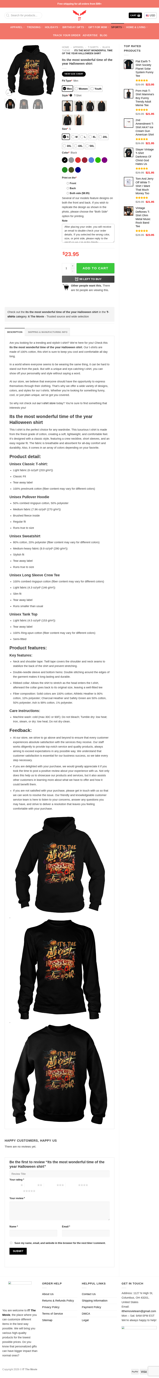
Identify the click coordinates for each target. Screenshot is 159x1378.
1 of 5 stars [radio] (14, 1185)
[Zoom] (9, 92)
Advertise (90, 35)
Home (65, 47)
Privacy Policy (50, 1307)
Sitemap (47, 1320)
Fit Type (67, 80)
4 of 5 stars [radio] (72, 1185)
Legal (85, 1320)
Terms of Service (52, 1313)
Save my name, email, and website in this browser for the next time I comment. (60, 1243)
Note (65, 220)
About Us (48, 1294)
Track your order (66, 35)
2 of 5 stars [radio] (31, 1185)
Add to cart (95, 268)
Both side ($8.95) (79, 193)
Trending (34, 27)
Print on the (69, 177)
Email (66, 1226)
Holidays (51, 27)
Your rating (16, 1179)
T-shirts (93, 47)
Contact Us (89, 1294)
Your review (17, 1198)
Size (65, 128)
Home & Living (136, 27)
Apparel (16, 27)
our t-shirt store (46, 403)
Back (73, 188)
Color (65, 152)
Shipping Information (94, 1300)
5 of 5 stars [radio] (16, 1191)
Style (66, 95)
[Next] (52, 70)
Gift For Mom (97, 27)
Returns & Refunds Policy (58, 1300)
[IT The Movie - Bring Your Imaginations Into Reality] (79, 15)
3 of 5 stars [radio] (50, 1185)
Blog (103, 35)
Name (13, 1226)
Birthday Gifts (73, 27)
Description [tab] (14, 332)
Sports (116, 27)
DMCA (86, 1313)
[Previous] (9, 70)
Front (73, 183)
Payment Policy (91, 1307)
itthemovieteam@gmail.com (139, 1311)
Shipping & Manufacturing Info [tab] (47, 332)
